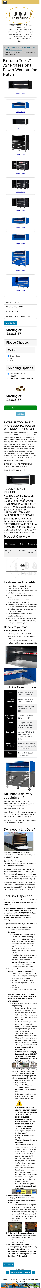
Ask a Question (10, 323)
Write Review (8, 1264)
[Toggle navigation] (5, 2)
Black (12, 358)
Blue (11, 361)
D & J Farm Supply (24, 1279)
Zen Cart (21, 1282)
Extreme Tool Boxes (27, 48)
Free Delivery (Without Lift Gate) (21, 378)
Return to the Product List (20, 1272)
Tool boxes (15, 48)
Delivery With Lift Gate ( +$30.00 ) (18, 375)
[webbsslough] (20, 1285)
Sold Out (20, 414)
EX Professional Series (14, 50)
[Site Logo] (20, 15)
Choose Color (15, 356)
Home (6, 48)
